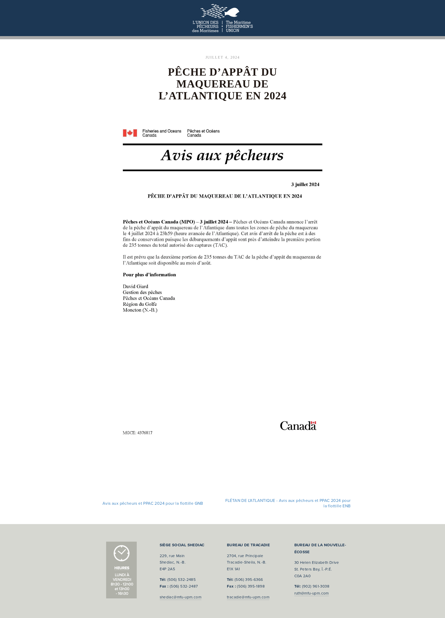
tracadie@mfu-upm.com (248, 597)
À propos (17, 37)
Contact (240, 37)
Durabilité (47, 37)
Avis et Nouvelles (203, 37)
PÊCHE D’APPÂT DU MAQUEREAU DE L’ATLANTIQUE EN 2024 (223, 84)
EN (260, 37)
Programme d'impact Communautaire (135, 37)
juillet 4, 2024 (223, 57)
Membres (76, 37)
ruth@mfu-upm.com (311, 593)
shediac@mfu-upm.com (181, 597)
